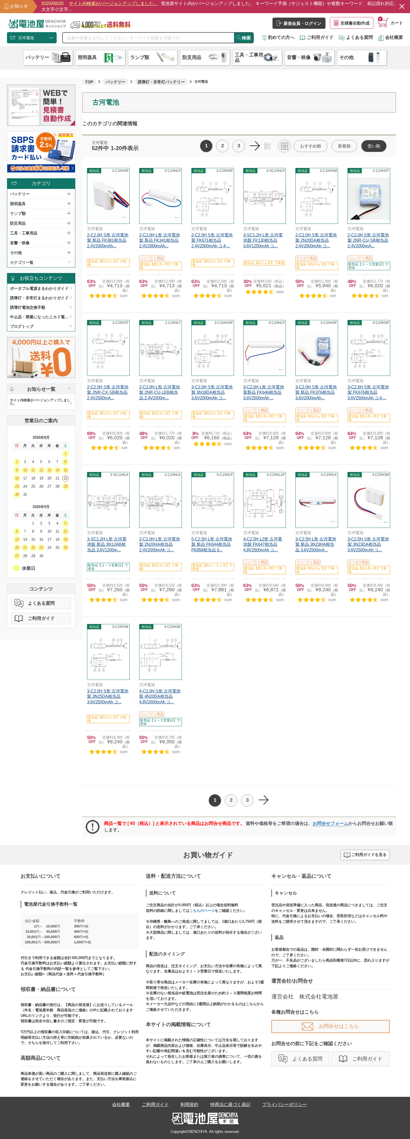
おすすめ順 (310, 146)
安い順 (374, 146)
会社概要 (394, 37)
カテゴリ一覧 (21, 262)
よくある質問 (359, 37)
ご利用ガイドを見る (369, 854)
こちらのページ (202, 910)
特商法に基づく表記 (230, 1104)
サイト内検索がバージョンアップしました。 (40, 401)
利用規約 (189, 1104)
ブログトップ (21, 326)
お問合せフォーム (330, 823)
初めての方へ (281, 37)
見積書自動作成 (355, 23)
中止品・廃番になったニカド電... (39, 317)
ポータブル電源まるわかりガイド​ (39, 288)
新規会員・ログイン (302, 23)
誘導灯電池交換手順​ (27, 307)
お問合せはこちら (339, 1026)
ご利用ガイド (320, 37)
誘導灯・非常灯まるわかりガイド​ (39, 298)
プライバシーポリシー (284, 1104)
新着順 (344, 146)
